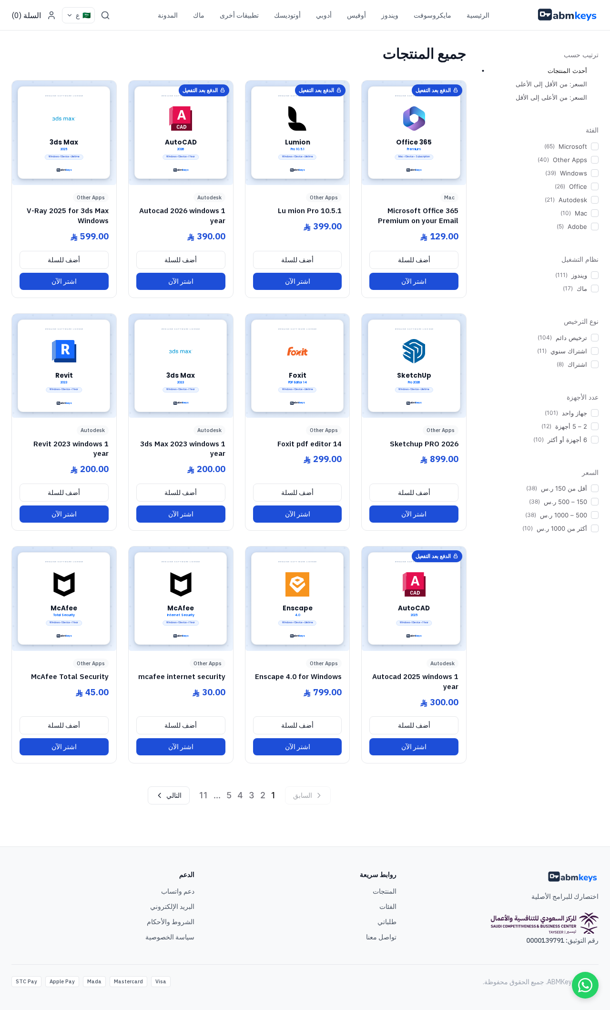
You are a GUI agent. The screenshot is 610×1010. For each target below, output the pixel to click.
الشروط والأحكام (170, 921)
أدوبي (324, 15)
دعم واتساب (177, 891)
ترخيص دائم (571, 337)
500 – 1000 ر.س (563, 515)
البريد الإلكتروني (172, 906)
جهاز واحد (574, 413)
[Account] (51, 15)
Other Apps (570, 160)
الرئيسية (478, 15)
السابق (302, 795)
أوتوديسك (287, 15)
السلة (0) (26, 15)
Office (578, 186)
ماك (198, 15)
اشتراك (577, 364)
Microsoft (573, 146)
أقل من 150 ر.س (564, 488)
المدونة (168, 15)
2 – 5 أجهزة (571, 426)
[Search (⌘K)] (105, 15)
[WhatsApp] (585, 985)
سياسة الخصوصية (169, 937)
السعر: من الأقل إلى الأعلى (551, 84)
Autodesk (573, 200)
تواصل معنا (381, 937)
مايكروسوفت (432, 15)
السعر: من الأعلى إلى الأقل (551, 97)
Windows (573, 173)
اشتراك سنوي (568, 351)
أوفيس (356, 15)
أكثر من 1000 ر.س (562, 528)
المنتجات (384, 891)
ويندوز (389, 15)
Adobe (577, 226)
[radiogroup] (539, 84)
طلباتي (386, 921)
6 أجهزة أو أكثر (567, 439)
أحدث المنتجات (567, 70)
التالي (174, 795)
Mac (581, 213)
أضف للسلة (414, 260)
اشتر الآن (414, 281)
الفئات (387, 906)
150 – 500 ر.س (565, 501)
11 (203, 795)
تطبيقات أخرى (239, 15)
